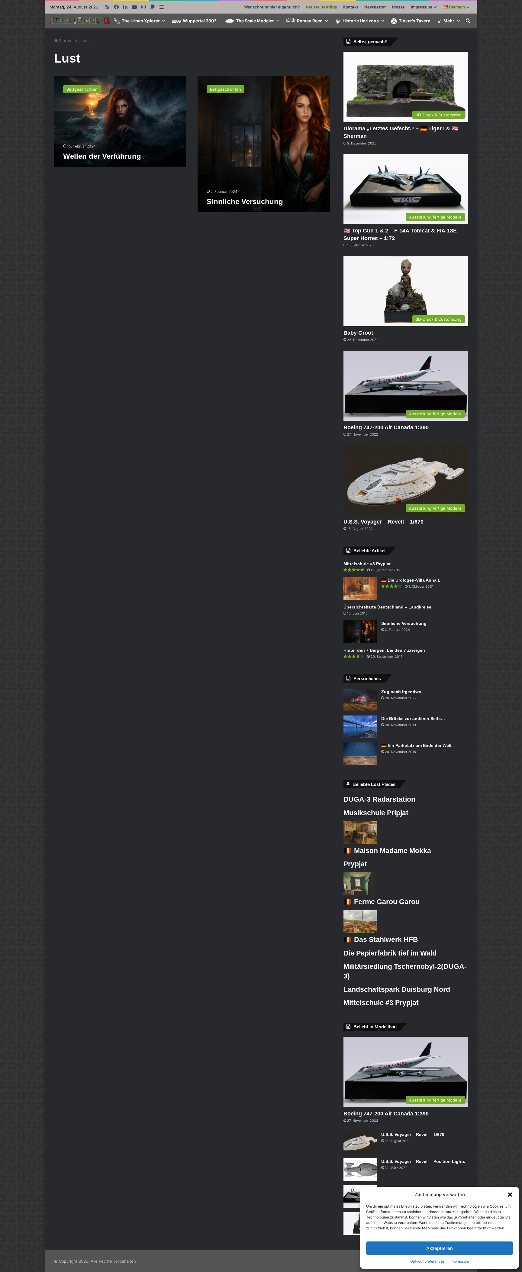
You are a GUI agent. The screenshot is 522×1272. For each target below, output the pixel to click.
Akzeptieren (439, 1248)
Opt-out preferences (427, 1261)
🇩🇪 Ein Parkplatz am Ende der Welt (416, 745)
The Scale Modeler (255, 20)
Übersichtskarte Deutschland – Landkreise (387, 607)
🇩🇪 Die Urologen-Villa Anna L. (411, 580)
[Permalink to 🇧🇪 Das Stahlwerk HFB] (360, 931)
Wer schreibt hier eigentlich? (272, 7)
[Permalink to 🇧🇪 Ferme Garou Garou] (360, 893)
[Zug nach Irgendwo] (360, 700)
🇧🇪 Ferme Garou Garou (381, 902)
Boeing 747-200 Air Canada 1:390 (386, 427)
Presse (398, 7)
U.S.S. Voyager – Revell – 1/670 (383, 522)
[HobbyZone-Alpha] (80, 21)
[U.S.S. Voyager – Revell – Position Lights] (360, 1169)
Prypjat (355, 864)
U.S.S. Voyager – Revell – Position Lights (423, 1161)
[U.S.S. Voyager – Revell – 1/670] (360, 1142)
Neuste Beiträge (321, 7)
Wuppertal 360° (199, 20)
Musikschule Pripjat (375, 813)
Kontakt (350, 7)
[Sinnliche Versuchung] (360, 631)
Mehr (448, 20)
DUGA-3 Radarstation (379, 799)
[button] (510, 1195)
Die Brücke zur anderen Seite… (413, 718)
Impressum (460, 1261)
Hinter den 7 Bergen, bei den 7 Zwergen (384, 650)
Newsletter (375, 7)
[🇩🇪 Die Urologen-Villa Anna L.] (360, 588)
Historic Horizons (361, 20)
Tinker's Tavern (414, 20)
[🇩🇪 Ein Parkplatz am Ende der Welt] (360, 753)
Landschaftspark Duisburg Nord (396, 989)
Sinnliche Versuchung (245, 201)
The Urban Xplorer (141, 20)
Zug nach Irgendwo (401, 691)
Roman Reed (310, 20)
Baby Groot (358, 333)
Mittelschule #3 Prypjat (367, 563)
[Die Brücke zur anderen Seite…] (360, 726)
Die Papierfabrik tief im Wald (390, 953)
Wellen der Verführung (102, 156)
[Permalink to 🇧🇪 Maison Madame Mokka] (360, 842)
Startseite (67, 40)
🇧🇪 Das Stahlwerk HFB (380, 939)
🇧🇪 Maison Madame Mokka (387, 851)
